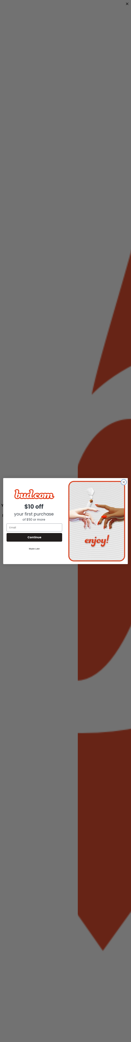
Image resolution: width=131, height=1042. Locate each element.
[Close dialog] (124, 482)
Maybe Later (34, 549)
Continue (34, 537)
